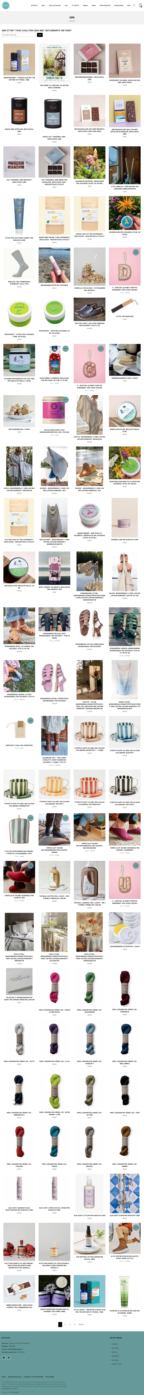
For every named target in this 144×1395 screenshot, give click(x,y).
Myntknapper (105, 5)
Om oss (114, 1352)
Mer (128, 5)
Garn (94, 5)
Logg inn (115, 1360)
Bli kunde (115, 1348)
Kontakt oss (117, 1364)
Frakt (4, 1377)
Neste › (81, 1324)
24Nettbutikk (14, 1392)
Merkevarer (118, 5)
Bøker (85, 5)
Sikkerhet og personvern (33, 1377)
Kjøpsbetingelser (15, 1377)
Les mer (55, 1386)
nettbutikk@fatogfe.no (15, 1349)
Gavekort (115, 1356)
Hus (66, 5)
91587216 (12, 1346)
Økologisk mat (55, 5)
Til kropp (75, 5)
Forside (115, 1344)
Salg (43, 5)
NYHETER (34, 5)
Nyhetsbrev (49, 1377)
